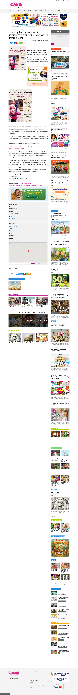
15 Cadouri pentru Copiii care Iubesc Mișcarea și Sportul (58, 324)
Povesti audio (54, 509)
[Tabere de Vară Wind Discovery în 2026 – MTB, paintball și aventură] (60, 62)
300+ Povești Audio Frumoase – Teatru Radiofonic (59, 493)
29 (57, 36)
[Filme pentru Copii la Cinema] (15, 285)
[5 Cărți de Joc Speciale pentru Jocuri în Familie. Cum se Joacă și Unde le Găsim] (60, 388)
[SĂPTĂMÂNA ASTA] (41, 320)
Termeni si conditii (33, 690)
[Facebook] (55, 0)
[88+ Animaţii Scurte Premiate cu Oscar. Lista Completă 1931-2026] (54, 605)
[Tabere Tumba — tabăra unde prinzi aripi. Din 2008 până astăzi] (60, 167)
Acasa (31, 675)
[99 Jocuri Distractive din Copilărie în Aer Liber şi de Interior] (42, 337)
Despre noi (32, 677)
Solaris (40, 185)
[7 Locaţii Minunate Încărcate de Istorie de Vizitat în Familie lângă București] (55, 466)
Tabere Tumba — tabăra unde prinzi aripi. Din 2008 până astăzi (60, 156)
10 (52, 40)
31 (62, 36)
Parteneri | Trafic (33, 682)
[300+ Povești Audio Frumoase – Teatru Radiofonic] (15, 337)
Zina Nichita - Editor (54, 219)
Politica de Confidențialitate (35, 689)
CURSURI (35, 10)
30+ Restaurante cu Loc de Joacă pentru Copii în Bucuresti (65, 482)
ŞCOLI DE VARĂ (18, 10)
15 (65, 40)
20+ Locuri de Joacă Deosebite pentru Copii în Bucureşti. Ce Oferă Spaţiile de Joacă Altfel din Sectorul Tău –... (55, 483)
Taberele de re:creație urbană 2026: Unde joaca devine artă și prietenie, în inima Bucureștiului (60, 182)
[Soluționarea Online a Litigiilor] (60, 679)
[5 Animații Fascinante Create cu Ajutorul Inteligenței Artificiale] (54, 593)
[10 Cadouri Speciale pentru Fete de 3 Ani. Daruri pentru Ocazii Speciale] (65, 565)
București (33, 40)
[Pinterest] (63, 0)
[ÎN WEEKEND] (28, 320)
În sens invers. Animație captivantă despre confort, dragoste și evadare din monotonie (63, 598)
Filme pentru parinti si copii (62, 628)
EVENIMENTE (29, 10)
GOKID (52, 54)
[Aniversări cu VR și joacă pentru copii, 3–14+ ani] (42, 301)
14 (62, 40)
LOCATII (40, 10)
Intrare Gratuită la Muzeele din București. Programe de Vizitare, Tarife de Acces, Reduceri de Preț (65, 459)
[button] (68, 10)
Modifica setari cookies (5, 693)
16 (68, 40)
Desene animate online (62, 594)
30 (60, 36)
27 (52, 36)
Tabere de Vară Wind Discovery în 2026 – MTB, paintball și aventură (60, 52)
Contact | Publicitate (33, 678)
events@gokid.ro (18, 678)
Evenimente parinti (27, 29)
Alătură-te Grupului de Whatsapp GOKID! (37, 685)
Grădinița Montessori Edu (25, 183)
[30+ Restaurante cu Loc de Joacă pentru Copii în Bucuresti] (65, 478)
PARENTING (59, 10)
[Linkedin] (60, 0)
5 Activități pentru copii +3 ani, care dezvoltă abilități (55, 530)
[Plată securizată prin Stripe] (58, 686)
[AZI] (15, 320)
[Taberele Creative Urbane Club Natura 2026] (60, 88)
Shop (31, 687)
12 (57, 40)
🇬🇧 (64, 10)
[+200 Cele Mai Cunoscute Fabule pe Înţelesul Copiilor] (28, 337)
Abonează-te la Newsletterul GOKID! (36, 684)
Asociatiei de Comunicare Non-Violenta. (16, 148)
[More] (22, 43)
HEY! (10, 10)
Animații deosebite (56, 589)
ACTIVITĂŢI (47, 10)
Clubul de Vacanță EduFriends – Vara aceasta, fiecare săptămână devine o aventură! (59, 129)
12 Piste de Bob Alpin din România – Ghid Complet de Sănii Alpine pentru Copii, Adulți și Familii (60, 243)
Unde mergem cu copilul (55, 286)
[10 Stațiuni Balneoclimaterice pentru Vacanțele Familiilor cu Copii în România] (55, 453)
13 (60, 40)
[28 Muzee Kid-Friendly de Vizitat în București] (65, 466)
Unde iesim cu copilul (56, 448)
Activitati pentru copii (14, 330)
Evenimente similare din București (17, 279)
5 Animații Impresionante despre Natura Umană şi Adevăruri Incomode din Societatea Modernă (63, 615)
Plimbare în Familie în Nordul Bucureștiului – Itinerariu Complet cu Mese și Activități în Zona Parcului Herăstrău (60, 216)
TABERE (24, 10)
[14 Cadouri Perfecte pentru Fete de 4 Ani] (55, 565)
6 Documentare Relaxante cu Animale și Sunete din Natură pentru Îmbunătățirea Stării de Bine (63, 632)
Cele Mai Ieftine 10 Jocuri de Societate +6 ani (58, 349)
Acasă (10, 29)
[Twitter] (67, 0)
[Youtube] (68, 0)
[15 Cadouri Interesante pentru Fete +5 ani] (60, 414)
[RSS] (65, 0)
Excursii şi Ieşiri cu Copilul (56, 233)
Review (17, 173)
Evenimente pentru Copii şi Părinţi (17, 29)
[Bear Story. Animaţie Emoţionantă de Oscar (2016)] (54, 611)
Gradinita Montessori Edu (14, 226)
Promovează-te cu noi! (34, 680)
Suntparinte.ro (34, 185)
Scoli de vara (54, 93)
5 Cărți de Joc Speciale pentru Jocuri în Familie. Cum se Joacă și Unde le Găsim (60, 377)
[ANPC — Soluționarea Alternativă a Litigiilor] (60, 674)
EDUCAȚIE (52, 10)
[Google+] (57, 0)
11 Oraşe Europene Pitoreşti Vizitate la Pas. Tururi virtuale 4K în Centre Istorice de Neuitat (59, 296)
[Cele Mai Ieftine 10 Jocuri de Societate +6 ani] (60, 360)
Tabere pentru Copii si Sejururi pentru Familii (59, 68)
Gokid (28, 185)
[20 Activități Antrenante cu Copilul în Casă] (54, 639)
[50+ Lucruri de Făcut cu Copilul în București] (60, 280)
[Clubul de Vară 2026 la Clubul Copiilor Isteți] (60, 113)
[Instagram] (58, 0)
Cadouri (53, 341)
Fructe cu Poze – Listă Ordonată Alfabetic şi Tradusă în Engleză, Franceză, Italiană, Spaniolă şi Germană (55, 439)
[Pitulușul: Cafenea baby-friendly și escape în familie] (28, 301)
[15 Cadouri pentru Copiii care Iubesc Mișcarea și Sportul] (60, 335)
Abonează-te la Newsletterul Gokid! (16, 267)
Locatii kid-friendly (13, 294)
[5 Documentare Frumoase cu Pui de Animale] (54, 627)
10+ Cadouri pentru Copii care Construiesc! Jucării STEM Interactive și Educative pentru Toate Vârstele (65, 583)
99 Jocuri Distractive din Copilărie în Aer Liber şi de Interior (41, 342)
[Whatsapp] (20, 43)
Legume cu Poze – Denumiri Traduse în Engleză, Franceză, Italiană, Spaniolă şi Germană (64, 439)
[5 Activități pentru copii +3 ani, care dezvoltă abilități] (55, 525)
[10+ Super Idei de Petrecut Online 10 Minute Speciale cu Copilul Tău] (54, 652)
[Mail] (62, 0)
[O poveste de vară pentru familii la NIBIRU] (15, 301)
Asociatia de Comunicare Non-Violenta (18, 185)
